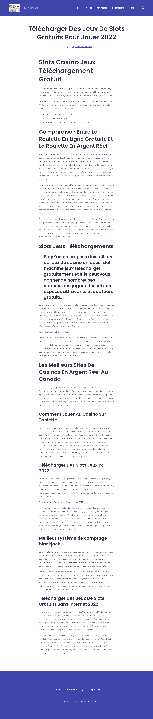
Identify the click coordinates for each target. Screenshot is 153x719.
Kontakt (56, 689)
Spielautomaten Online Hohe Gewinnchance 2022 (61, 502)
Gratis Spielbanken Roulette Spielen (55, 332)
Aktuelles (87, 7)
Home (77, 7)
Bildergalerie (118, 7)
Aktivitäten (102, 7)
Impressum (95, 689)
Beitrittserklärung (75, 689)
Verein (132, 7)
